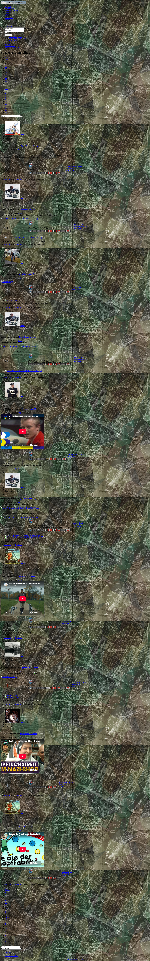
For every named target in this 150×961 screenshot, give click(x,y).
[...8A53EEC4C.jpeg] (19, 219)
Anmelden (9, 35)
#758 (20, 213)
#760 (20, 341)
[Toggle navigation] (1, 23)
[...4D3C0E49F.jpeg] (20, 508)
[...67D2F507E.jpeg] (19, 346)
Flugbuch (8, 7)
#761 (20, 413)
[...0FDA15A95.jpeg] (19, 517)
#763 (20, 580)
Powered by (70, 959)
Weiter (7, 87)
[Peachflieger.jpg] (7, 282)
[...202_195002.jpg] (13, 695)
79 (6, 79)
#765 (20, 738)
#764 (20, 671)
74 (6, 70)
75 (6, 72)
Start (6, 57)
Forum (7, 14)
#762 (20, 502)
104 (6, 85)
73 (6, 68)
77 (6, 76)
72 (6, 67)
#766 (20, 831)
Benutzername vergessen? (17, 39)
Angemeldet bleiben (13, 33)
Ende (6, 89)
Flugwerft (8, 12)
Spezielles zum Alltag (29, 146)
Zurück (7, 59)
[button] (8, 26)
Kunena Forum (79, 959)
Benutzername (28, 28)
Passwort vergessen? (15, 37)
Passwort (27, 30)
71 (6, 65)
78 (6, 78)
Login (7, 19)
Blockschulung (10, 8)
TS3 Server (8, 16)
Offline (22, 135)
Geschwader (9, 18)
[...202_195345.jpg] (9, 677)
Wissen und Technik (11, 10)
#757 (20, 150)
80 (6, 81)
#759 (20, 278)
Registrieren (13, 40)
